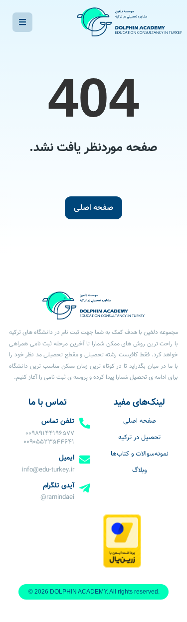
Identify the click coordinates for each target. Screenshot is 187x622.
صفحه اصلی (93, 208)
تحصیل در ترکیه (139, 438)
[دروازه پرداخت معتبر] (122, 566)
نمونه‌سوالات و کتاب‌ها (140, 454)
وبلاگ (139, 470)
